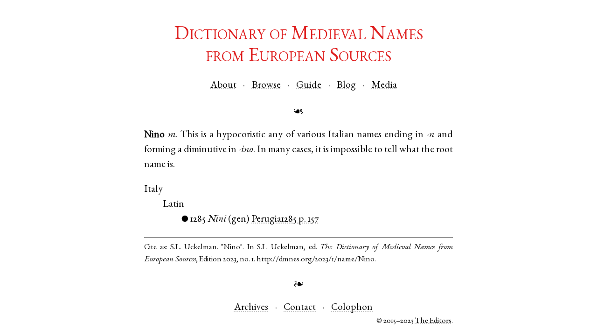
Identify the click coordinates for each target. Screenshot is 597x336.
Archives (251, 308)
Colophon (352, 308)
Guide (308, 86)
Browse (266, 86)
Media (384, 86)
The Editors (433, 321)
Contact (300, 308)
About (223, 86)
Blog (346, 86)
